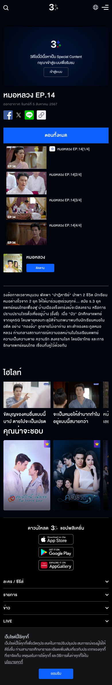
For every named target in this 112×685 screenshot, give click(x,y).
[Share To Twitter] (18, 115)
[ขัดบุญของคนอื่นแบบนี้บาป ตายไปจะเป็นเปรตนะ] (27, 395)
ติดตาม (40, 268)
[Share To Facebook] (8, 115)
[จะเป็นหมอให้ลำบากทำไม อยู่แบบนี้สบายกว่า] (77, 395)
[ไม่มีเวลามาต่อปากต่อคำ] (76, 475)
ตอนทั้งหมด (56, 135)
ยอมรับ (56, 673)
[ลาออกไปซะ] (27, 475)
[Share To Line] (29, 115)
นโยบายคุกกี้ (14, 662)
